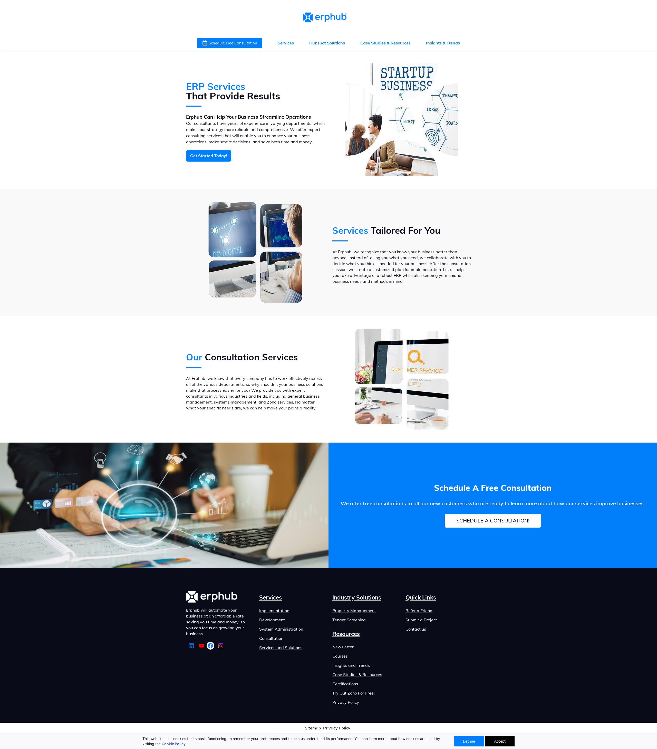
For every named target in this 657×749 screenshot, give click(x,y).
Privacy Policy (345, 702)
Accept (500, 741)
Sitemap (313, 728)
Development (272, 619)
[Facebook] (210, 646)
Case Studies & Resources (357, 674)
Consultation (271, 638)
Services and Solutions (280, 647)
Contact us (415, 629)
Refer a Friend (418, 610)
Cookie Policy (174, 744)
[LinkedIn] (191, 646)
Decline (469, 741)
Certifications (345, 683)
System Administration (281, 629)
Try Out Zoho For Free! (353, 693)
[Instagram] (221, 646)
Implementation (274, 610)
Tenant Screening (349, 619)
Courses (340, 656)
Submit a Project (421, 619)
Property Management (354, 610)
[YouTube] (201, 646)
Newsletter (343, 646)
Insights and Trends (351, 665)
